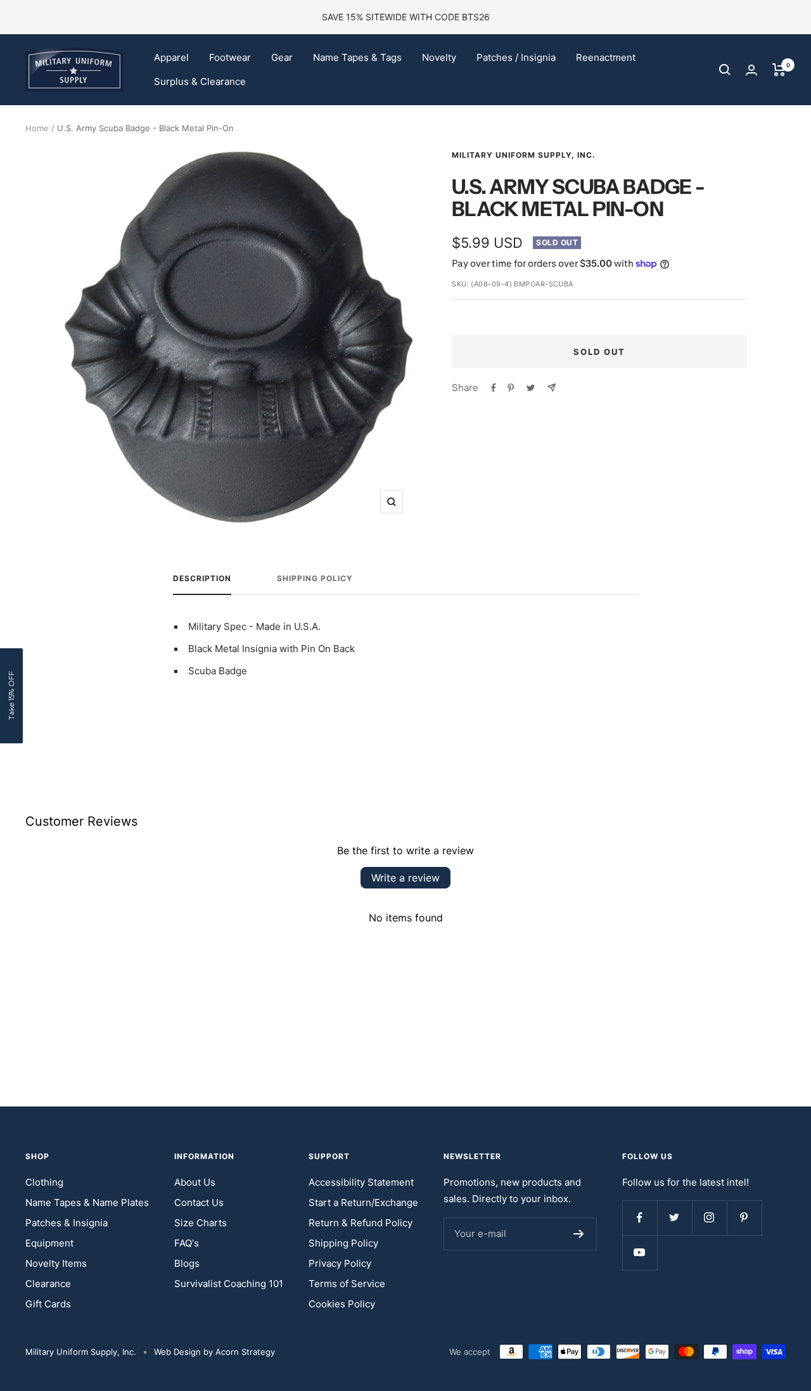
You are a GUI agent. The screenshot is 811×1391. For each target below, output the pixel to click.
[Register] (578, 1233)
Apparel (171, 57)
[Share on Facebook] (493, 387)
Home (37, 128)
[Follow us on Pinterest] (744, 1217)
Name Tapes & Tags (357, 57)
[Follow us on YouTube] (639, 1252)
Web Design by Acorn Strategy (214, 1352)
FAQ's (186, 1243)
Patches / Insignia (516, 57)
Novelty (439, 57)
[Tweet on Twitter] (530, 387)
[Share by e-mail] (551, 387)
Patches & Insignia (66, 1223)
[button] (11, 695)
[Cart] (779, 69)
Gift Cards (48, 1304)
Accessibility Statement (361, 1182)
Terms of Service (347, 1284)
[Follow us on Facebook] (639, 1217)
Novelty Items (56, 1263)
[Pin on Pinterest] (511, 387)
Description (202, 578)
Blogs (187, 1263)
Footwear (230, 57)
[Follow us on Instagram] (709, 1217)
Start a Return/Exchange (363, 1202)
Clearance (48, 1284)
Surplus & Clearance (200, 81)
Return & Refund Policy (360, 1223)
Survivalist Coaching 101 (228, 1284)
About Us (194, 1182)
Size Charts (200, 1223)
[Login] (751, 70)
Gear (282, 57)
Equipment (49, 1243)
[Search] (725, 69)
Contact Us (199, 1202)
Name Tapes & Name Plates (87, 1202)
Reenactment (605, 57)
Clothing (44, 1182)
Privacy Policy (340, 1263)
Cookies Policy (342, 1304)
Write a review (405, 877)
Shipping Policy (315, 578)
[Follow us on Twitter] (674, 1217)
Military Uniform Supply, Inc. (524, 155)
